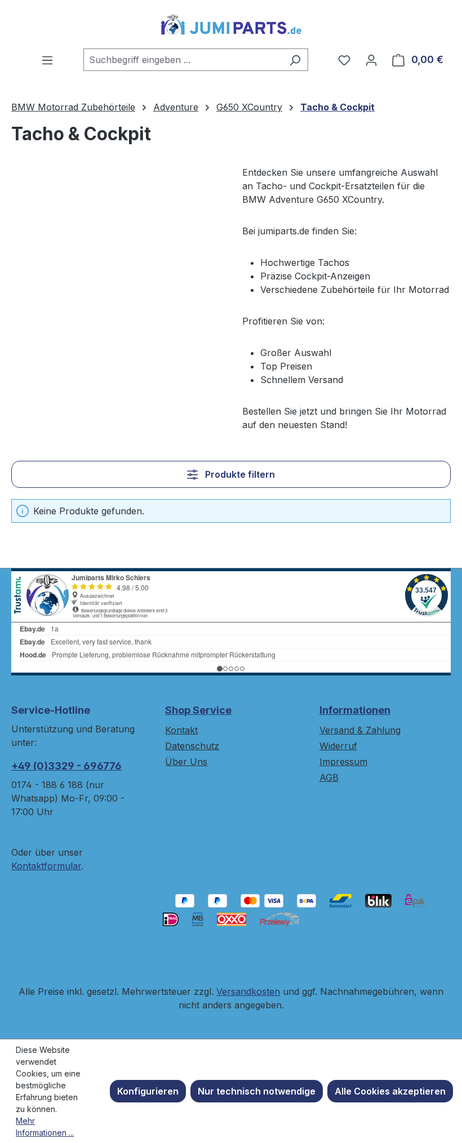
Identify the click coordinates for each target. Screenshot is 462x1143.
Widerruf (338, 745)
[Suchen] (295, 59)
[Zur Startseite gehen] (231, 24)
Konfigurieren (148, 1091)
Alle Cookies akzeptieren (390, 1091)
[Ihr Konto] (371, 59)
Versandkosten (248, 991)
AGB (329, 777)
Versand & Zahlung (360, 730)
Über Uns (186, 761)
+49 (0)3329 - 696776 (66, 766)
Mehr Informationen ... (45, 1126)
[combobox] (182, 59)
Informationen (354, 710)
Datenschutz (192, 745)
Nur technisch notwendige (257, 1091)
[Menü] (47, 59)
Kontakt (181, 730)
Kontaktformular (46, 865)
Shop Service (198, 710)
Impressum (343, 761)
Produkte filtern (239, 474)
